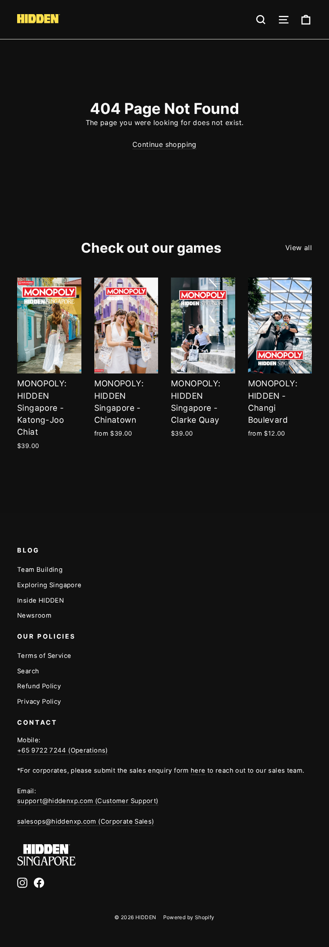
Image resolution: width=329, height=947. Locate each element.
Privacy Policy (39, 701)
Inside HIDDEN (40, 600)
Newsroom (34, 615)
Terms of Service (44, 656)
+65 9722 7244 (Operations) (62, 750)
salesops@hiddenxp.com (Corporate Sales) (85, 821)
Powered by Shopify (189, 917)
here (198, 770)
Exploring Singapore (49, 585)
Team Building (40, 570)
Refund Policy (39, 686)
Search (28, 671)
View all (298, 247)
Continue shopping (164, 144)
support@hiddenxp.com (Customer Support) (88, 801)
